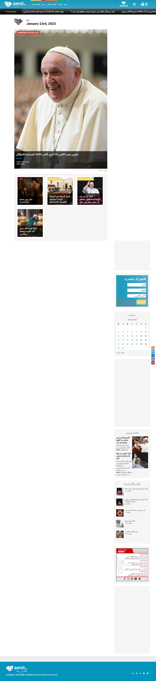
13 (137, 336)
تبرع (65, 4)
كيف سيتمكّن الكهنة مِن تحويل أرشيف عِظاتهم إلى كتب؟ (66, 11)
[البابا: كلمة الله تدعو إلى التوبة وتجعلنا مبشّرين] (30, 223)
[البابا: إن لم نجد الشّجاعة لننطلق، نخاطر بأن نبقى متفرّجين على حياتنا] (90, 191)
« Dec (118, 353)
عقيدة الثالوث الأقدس (131, 531)
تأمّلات (21, 179)
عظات (21, 211)
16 (118, 340)
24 (123, 344)
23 (118, 344)
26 (132, 344)
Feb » (123, 353)
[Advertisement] (132, 255)
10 (123, 336)
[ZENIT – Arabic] (18, 4)
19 (132, 340)
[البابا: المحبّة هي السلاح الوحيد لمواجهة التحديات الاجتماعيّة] (60, 191)
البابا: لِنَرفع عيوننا (130, 521)
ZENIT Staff (20, 164)
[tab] (124, 550)
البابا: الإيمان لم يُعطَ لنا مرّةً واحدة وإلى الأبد (123, 456)
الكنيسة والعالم (51, 4)
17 (123, 340)
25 (127, 344)
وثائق (60, 4)
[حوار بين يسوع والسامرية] (30, 191)
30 (118, 348)
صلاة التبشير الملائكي (85, 179)
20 (137, 340)
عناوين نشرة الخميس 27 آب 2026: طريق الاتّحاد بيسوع (117, 11)
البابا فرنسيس (36, 4)
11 (127, 336)
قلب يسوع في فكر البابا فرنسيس (135, 510)
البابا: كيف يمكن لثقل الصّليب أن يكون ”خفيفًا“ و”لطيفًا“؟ (136, 500)
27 (137, 344)
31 (123, 348)
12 (132, 336)
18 (127, 340)
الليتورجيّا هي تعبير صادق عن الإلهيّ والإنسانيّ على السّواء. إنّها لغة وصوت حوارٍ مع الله (123, 443)
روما (43, 4)
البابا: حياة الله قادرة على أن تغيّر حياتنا (136, 489)
